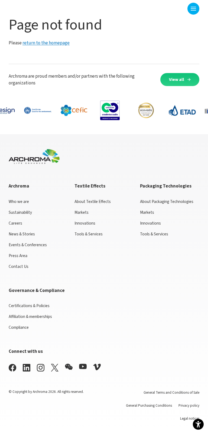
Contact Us (18, 266)
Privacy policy (188, 405)
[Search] (179, 8)
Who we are (19, 202)
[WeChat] (69, 367)
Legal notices (189, 418)
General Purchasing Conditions (149, 405)
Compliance (19, 327)
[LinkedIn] (26, 367)
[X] (54, 368)
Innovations (84, 223)
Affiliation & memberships (30, 317)
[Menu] (193, 9)
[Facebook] (12, 367)
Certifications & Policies (29, 306)
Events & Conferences (28, 245)
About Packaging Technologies (166, 202)
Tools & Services (88, 234)
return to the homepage (46, 43)
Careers (15, 223)
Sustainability (20, 212)
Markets (81, 212)
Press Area (18, 256)
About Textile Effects (92, 202)
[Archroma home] (26, 7)
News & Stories (22, 234)
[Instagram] (40, 367)
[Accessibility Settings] (198, 424)
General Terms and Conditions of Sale (171, 392)
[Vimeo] (97, 367)
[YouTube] (83, 366)
